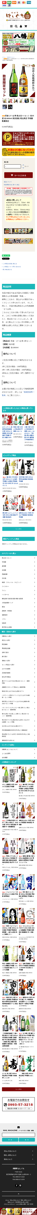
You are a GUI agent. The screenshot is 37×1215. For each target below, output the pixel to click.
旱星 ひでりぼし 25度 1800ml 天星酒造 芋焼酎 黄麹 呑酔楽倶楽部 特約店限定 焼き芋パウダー (10, 860)
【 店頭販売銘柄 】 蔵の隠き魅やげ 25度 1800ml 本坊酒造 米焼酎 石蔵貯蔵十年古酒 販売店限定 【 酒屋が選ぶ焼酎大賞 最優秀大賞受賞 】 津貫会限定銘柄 (10, 1040)
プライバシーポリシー (9, 1204)
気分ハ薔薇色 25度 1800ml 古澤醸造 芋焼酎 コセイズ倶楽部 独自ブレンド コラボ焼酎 (10, 967)
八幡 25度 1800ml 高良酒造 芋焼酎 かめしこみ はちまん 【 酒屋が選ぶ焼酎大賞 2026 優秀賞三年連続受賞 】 (29, 433)
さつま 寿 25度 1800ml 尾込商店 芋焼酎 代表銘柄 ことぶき (9, 1075)
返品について (8, 182)
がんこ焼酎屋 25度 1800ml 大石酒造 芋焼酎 (9, 785)
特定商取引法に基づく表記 (11, 184)
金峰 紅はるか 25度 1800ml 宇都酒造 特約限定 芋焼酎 (26, 515)
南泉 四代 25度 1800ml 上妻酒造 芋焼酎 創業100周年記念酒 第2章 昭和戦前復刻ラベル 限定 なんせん (10, 1002)
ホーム (3, 57)
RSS (28, 1204)
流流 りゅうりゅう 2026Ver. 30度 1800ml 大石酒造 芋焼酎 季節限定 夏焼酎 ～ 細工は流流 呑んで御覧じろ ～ (10, 930)
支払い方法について (15, 1200)
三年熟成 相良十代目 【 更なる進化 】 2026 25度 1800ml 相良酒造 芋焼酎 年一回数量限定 (10, 823)
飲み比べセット (11, 57)
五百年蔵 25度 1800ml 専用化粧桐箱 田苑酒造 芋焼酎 (26, 479)
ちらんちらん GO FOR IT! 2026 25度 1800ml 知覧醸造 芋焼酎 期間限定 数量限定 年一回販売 (26, 930)
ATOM (31, 1204)
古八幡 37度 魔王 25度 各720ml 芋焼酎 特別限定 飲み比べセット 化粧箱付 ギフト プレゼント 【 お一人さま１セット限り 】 (27, 1039)
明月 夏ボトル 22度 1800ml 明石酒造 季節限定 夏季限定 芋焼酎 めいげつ (26, 895)
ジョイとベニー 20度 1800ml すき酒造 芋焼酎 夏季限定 (10, 894)
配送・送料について (26, 1200)
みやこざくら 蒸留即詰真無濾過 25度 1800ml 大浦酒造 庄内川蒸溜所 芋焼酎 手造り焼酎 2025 (7, 432)
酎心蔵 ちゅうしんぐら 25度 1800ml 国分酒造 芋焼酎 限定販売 (10, 515)
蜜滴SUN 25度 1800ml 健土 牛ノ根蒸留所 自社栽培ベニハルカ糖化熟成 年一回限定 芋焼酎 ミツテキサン (27, 1002)
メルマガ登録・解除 (21, 1204)
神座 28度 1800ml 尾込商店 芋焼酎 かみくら (18, 429)
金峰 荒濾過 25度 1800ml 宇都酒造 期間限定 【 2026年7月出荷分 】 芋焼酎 (27, 967)
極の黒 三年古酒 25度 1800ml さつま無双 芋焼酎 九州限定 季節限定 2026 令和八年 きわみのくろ (10, 481)
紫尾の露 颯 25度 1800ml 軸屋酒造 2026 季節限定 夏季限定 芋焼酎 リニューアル (27, 859)
